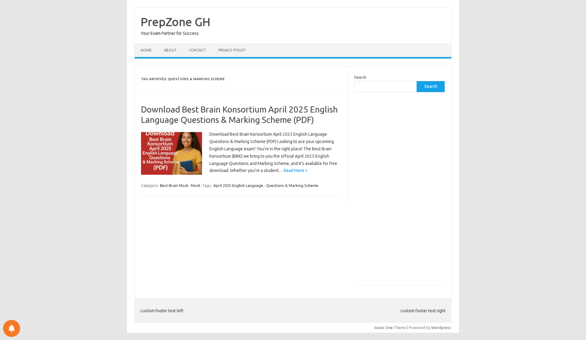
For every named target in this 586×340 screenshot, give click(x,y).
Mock (196, 185)
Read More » (295, 170)
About (170, 50)
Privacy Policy (232, 50)
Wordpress (441, 327)
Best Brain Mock (174, 185)
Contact (197, 50)
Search (360, 77)
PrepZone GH (175, 21)
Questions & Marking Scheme (292, 185)
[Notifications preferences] (11, 328)
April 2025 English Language (238, 185)
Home (146, 50)
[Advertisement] (399, 191)
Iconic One (383, 327)
